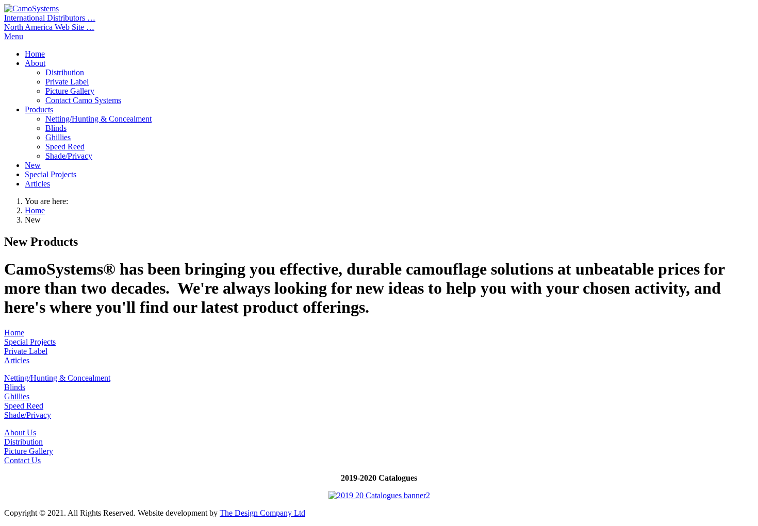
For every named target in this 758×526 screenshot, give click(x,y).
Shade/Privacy (27, 415)
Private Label (25, 351)
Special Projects (30, 341)
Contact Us (22, 460)
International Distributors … (49, 17)
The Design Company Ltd (262, 512)
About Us (20, 432)
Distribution (23, 441)
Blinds (14, 387)
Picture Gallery (28, 451)
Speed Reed (23, 405)
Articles (16, 360)
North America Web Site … (49, 27)
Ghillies (16, 396)
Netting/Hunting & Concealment (57, 378)
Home (35, 210)
